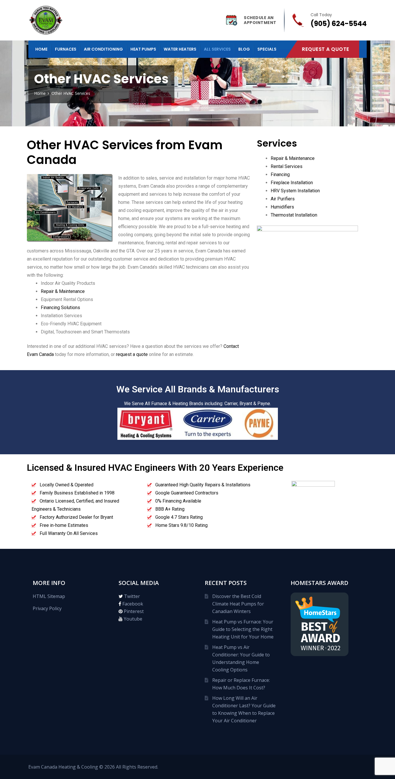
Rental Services (286, 166)
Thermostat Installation (294, 215)
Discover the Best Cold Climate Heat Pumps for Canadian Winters (238, 603)
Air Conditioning (103, 49)
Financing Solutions (60, 307)
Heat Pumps (143, 49)
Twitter (131, 596)
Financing (280, 174)
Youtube (132, 619)
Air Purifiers (283, 199)
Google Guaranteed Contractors (186, 493)
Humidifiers (282, 207)
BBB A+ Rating (169, 509)
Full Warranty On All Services (69, 533)
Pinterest (133, 611)
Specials (266, 49)
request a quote (132, 354)
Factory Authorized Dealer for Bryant (76, 517)
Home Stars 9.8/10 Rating (181, 525)
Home (41, 49)
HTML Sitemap (49, 596)
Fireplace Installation (292, 182)
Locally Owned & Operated (66, 485)
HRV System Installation (295, 190)
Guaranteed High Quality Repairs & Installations (202, 485)
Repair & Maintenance (63, 291)
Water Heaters (180, 49)
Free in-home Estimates (64, 525)
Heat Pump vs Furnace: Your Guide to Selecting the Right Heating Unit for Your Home (243, 629)
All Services (217, 49)
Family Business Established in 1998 (77, 493)
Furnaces (65, 49)
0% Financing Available (178, 501)
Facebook (132, 604)
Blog (244, 49)
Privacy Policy (47, 608)
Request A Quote (325, 49)
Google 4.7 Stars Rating (179, 517)
